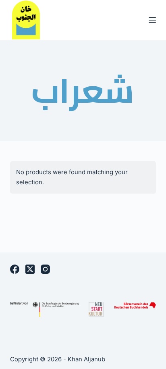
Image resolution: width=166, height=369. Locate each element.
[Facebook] (14, 269)
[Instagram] (45, 269)
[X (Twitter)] (30, 269)
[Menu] (152, 20)
